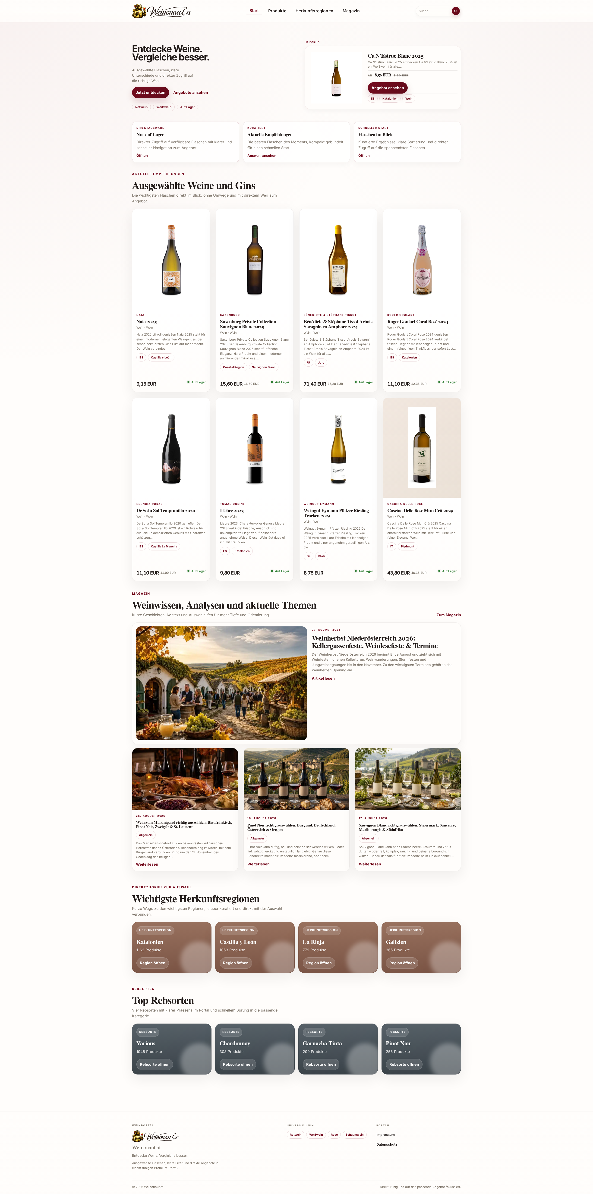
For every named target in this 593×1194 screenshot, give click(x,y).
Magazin (351, 10)
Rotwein (141, 107)
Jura (321, 362)
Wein (408, 99)
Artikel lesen (323, 678)
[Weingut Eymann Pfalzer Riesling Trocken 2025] (338, 448)
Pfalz (321, 556)
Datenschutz (386, 1144)
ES (373, 99)
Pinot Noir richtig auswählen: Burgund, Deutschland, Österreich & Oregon (291, 827)
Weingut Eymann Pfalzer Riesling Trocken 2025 (336, 513)
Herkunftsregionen (314, 10)
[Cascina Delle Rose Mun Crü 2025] (422, 448)
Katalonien (389, 99)
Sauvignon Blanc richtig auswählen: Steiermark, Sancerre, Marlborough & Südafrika (407, 827)
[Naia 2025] (171, 259)
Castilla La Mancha (164, 546)
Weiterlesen (147, 864)
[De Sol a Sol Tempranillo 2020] (171, 448)
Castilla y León (161, 357)
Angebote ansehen (190, 92)
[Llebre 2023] (254, 448)
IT (391, 546)
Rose (334, 1134)
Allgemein (146, 835)
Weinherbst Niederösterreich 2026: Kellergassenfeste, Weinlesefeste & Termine (375, 641)
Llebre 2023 (231, 510)
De (308, 556)
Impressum (385, 1135)
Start (254, 10)
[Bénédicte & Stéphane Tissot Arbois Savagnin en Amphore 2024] (338, 259)
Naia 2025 (146, 321)
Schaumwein (355, 1134)
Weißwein (163, 107)
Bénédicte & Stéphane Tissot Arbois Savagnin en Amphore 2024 (338, 324)
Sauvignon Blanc (263, 367)
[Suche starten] (456, 11)
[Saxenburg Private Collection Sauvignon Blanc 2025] (254, 259)
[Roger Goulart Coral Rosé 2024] (422, 259)
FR (308, 362)
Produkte (277, 10)
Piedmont (407, 546)
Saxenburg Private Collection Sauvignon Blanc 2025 (248, 324)
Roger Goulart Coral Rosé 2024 (417, 321)
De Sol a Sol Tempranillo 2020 (165, 510)
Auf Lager (187, 107)
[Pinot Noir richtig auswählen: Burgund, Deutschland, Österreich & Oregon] (296, 780)
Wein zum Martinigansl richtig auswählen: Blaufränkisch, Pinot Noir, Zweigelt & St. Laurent (184, 824)
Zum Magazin (448, 615)
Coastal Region (233, 367)
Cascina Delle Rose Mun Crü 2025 (420, 510)
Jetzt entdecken (150, 92)
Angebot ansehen (388, 88)
